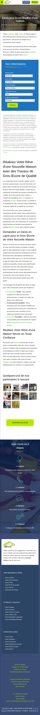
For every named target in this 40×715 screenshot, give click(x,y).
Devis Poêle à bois (11, 614)
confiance (6, 362)
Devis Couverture (10, 641)
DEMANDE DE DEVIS (35, 2)
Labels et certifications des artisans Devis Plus (20, 701)
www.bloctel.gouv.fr (7, 147)
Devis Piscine (9, 587)
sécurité (14, 227)
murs (23, 198)
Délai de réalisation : (12, 97)
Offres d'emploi (20, 686)
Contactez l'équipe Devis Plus (20, 681)
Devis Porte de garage (12, 585)
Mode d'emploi (20, 696)
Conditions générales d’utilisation (20, 672)
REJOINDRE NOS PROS (26, 2)
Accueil (5, 24)
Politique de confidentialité (20, 667)
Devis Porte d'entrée (11, 580)
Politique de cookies (20, 669)
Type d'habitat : (10, 85)
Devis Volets (9, 582)
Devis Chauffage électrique (13, 619)
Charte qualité (20, 698)
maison (21, 34)
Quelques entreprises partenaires (20, 679)
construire (11, 34)
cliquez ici (5, 152)
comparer (32, 52)
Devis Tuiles (9, 637)
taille (21, 258)
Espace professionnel (20, 684)
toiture (14, 201)
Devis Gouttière (10, 639)
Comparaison (11, 292)
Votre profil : (9, 73)
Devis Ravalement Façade (13, 644)
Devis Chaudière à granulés (13, 617)
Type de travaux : (11, 91)
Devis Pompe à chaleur (12, 612)
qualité (17, 342)
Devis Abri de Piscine (11, 590)
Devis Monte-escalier (11, 646)
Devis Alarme (9, 649)
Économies (11, 317)
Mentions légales (20, 664)
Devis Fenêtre (9, 577)
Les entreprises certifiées (20, 694)
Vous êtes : (9, 79)
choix (25, 55)
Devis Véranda (9, 609)
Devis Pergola (9, 607)
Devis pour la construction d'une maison (23, 24)
